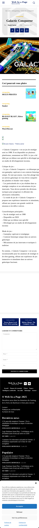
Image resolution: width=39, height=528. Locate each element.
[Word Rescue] (31, 128)
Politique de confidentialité (11, 409)
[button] (36, 483)
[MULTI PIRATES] (31, 93)
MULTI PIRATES (9, 94)
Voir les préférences (19, 518)
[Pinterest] (22, 30)
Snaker (5, 106)
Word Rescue (7, 129)
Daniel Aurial (12, 25)
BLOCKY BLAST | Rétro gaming (12, 117)
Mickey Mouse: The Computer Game (28, 323)
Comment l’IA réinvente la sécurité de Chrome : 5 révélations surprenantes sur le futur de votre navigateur (18, 442)
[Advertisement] (19, 292)
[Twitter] (17, 30)
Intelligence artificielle (11, 428)
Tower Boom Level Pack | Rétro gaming (10, 323)
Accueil (7, 11)
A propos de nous (8, 412)
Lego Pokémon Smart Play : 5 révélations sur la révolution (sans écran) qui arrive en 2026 (17, 432)
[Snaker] (31, 105)
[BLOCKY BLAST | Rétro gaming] (31, 116)
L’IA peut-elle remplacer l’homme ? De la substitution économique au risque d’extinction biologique (17, 423)
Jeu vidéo (5, 436)
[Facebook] (12, 30)
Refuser (19, 512)
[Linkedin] (25, 383)
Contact (4, 407)
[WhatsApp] (27, 30)
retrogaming (16, 11)
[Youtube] (29, 383)
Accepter (19, 506)
